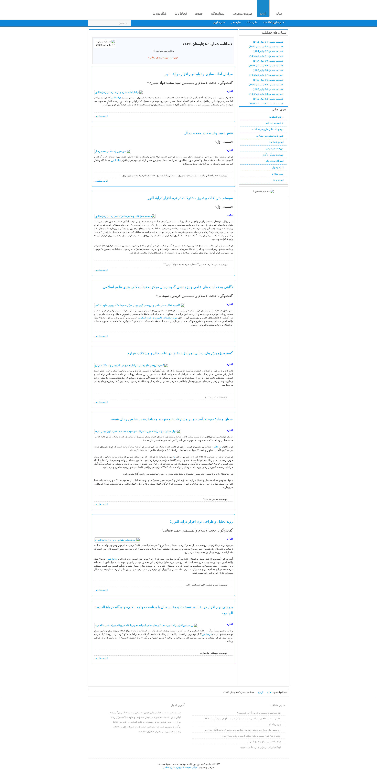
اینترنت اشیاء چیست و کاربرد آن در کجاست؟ (259, 713)
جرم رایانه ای (275, 724)
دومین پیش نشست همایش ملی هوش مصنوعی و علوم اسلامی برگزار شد (145, 712)
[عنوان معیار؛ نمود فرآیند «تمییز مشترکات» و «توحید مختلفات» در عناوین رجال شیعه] (137, 431)
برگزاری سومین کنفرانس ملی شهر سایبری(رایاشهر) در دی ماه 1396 (147, 726)
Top (93, 693)
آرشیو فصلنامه (276, 142)
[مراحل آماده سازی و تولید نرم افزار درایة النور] (118, 92)
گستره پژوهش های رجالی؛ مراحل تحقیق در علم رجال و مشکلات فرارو (180, 353)
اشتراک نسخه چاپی (274, 161)
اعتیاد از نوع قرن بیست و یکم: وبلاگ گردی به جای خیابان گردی (251, 736)
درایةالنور (206, 634)
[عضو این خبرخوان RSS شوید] (231, 34)
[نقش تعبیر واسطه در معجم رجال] (112, 151)
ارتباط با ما (278, 180)
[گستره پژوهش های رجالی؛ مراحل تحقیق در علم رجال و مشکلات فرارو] (131, 365)
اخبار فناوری (219, 22)
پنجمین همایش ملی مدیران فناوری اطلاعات (159, 731)
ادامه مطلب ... (101, 116)
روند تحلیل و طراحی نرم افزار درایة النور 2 (201, 521)
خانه (269, 692)
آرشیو (260, 692)
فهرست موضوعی (275, 148)
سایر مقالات (252, 22)
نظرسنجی (235, 22)
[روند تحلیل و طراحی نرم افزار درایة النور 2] (117, 540)
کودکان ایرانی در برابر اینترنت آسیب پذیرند (260, 747)
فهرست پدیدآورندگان (273, 154)
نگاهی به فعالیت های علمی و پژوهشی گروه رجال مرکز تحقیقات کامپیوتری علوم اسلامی (168, 287)
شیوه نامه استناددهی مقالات (270, 135)
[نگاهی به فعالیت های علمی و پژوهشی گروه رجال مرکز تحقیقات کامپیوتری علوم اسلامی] (139, 305)
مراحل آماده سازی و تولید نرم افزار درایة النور (199, 73)
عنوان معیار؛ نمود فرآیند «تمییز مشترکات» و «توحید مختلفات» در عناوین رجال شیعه (172, 419)
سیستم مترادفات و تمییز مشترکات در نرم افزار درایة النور (190, 197)
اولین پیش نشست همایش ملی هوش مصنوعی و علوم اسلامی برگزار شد (146, 717)
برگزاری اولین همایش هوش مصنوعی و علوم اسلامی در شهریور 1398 (147, 722)
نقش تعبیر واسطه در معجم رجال (208, 133)
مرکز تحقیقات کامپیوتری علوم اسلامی (158, 317)
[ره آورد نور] (111, 9)
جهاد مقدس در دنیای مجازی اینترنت (264, 741)
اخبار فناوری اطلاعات (273, 22)
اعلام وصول (278, 167)
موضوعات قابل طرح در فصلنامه (268, 129)
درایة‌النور (216, 446)
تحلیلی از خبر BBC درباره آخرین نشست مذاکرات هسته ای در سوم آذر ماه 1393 (242, 718)
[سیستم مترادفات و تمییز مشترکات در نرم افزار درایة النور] (125, 216)
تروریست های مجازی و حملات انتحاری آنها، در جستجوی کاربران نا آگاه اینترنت (243, 730)
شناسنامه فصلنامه (275, 123)
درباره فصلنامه (276, 116)
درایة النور (116, 97)
